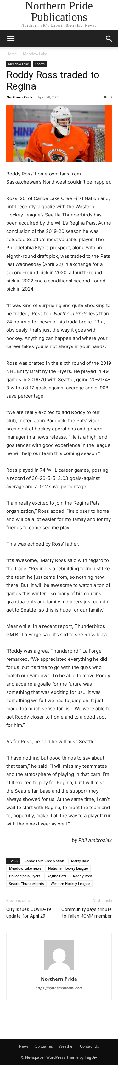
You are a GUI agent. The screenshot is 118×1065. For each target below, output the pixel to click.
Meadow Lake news (25, 868)
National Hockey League (68, 868)
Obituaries (44, 1046)
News (24, 1046)
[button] (11, 38)
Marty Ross (80, 860)
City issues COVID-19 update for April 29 (28, 913)
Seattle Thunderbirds (26, 883)
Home (11, 53)
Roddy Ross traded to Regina (52, 80)
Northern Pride (19, 97)
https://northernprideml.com (59, 988)
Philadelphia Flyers (24, 875)
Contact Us (89, 1046)
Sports (40, 64)
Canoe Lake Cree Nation (44, 860)
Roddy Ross (82, 875)
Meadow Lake (35, 53)
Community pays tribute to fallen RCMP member (86, 913)
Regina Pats (56, 875)
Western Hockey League (70, 883)
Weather (66, 1046)
